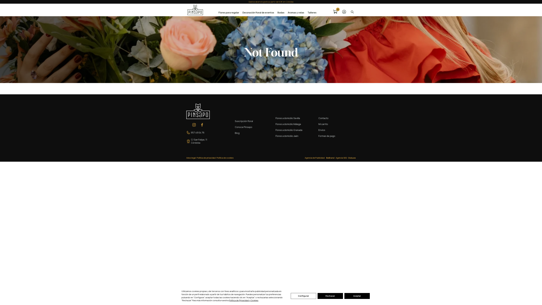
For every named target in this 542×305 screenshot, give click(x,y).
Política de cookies (225, 157)
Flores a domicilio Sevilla (288, 118)
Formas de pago (326, 136)
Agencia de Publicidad (314, 157)
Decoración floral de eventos (258, 12)
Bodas (280, 12)
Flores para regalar (228, 12)
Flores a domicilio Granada (289, 130)
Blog (237, 133)
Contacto (323, 118)
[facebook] (202, 125)
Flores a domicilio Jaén (287, 136)
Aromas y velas (296, 12)
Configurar (303, 296)
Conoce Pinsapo (243, 127)
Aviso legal (191, 157)
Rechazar (330, 296)
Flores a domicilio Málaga (288, 124)
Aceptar (357, 296)
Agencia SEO (341, 157)
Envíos (321, 130)
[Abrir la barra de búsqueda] (352, 11)
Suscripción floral (244, 121)
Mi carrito (323, 124)
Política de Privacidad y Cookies (243, 300)
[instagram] (194, 125)
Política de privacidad (206, 157)
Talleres (312, 12)
